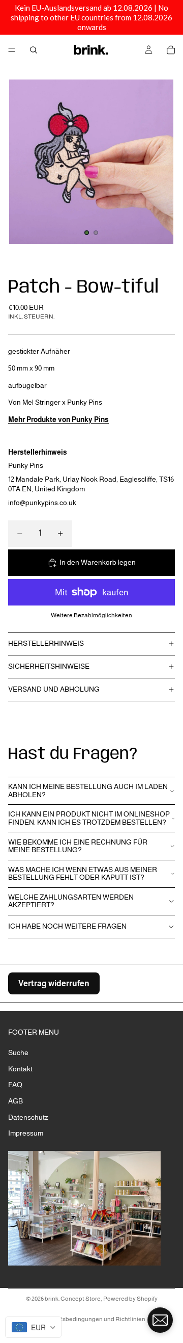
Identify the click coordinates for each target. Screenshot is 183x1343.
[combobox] (33, 1327)
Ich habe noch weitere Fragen (67, 926)
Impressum (25, 1133)
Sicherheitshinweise (48, 666)
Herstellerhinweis (46, 643)
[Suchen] (33, 50)
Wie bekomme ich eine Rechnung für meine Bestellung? (77, 846)
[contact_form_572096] (160, 1320)
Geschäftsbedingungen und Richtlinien (91, 1319)
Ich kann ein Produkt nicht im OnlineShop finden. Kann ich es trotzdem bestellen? (89, 818)
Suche (18, 1052)
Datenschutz (28, 1117)
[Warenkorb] (171, 50)
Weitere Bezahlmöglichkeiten (91, 615)
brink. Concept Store (73, 1298)
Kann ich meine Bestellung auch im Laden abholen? (88, 790)
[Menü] (11, 50)
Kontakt (20, 1068)
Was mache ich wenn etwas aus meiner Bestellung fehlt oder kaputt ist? (82, 873)
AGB (15, 1101)
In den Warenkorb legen (97, 562)
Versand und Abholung (54, 689)
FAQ (15, 1085)
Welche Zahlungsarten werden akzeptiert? (71, 901)
